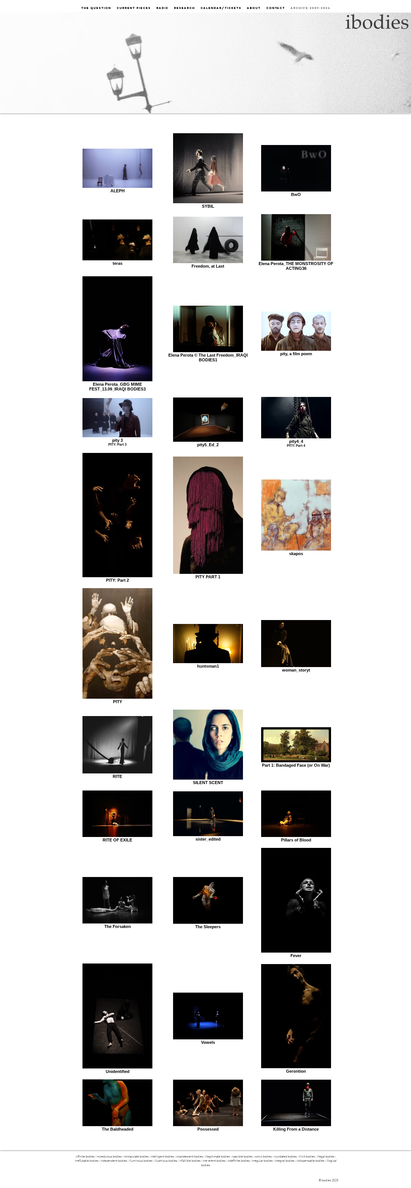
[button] (184, 8)
